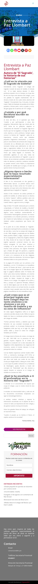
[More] (29, 50)
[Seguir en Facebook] (5, 571)
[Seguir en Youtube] (16, 571)
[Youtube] (19, 50)
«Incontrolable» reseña (12, 492)
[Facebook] (8, 50)
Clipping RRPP (26, 582)
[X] (22, 50)
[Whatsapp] (11, 50)
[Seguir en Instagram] (12, 571)
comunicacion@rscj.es (14, 551)
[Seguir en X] (8, 571)
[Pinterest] (26, 50)
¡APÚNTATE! (19, 476)
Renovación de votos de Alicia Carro (16, 500)
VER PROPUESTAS (19, 429)
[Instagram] (15, 50)
